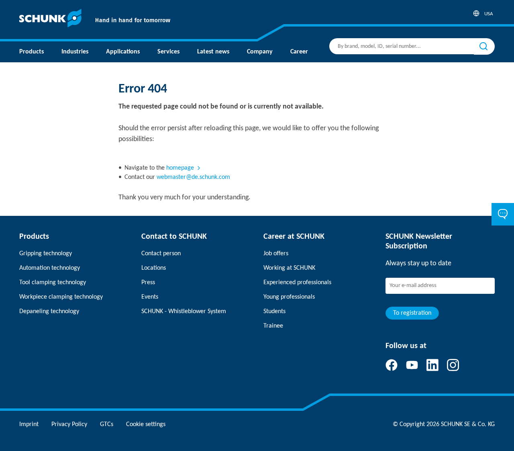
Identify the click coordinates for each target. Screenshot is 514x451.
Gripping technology (45, 253)
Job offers (275, 253)
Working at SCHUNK (289, 268)
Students (274, 311)
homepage (180, 168)
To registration (412, 313)
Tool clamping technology (52, 282)
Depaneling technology (49, 311)
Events (149, 297)
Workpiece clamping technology (61, 297)
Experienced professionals (297, 282)
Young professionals (289, 297)
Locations (153, 268)
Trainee (273, 326)
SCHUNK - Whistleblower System (183, 311)
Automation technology (49, 268)
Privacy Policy (69, 424)
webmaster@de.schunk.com (193, 177)
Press (148, 282)
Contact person (161, 253)
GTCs (106, 424)
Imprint (29, 424)
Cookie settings (145, 424)
